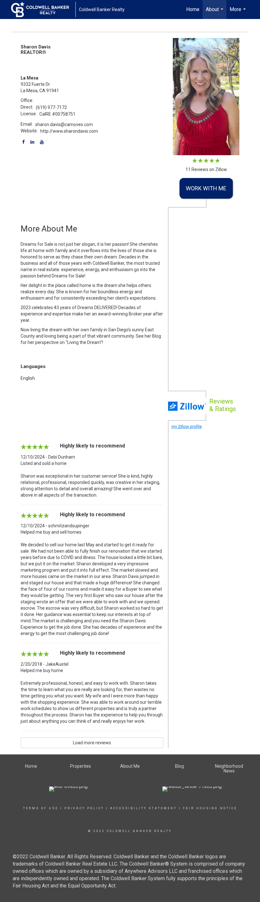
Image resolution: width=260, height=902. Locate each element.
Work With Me (206, 188)
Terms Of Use (40, 808)
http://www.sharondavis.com (69, 131)
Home (192, 9)
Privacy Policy (84, 808)
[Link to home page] (43, 9)
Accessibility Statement (143, 808)
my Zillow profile (187, 426)
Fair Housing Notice (210, 808)
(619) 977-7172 (51, 107)
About (215, 12)
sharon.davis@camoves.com (64, 124)
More (238, 12)
